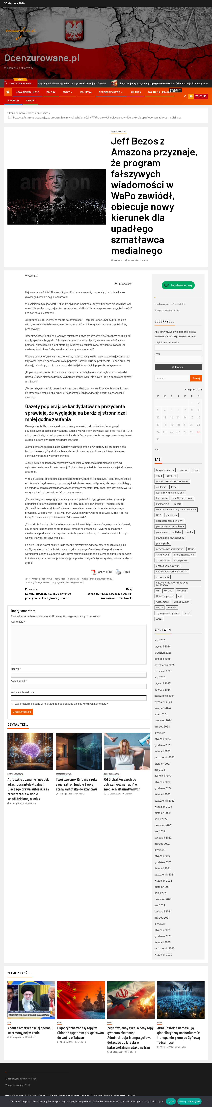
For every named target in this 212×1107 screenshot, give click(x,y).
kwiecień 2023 (163, 776)
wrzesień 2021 (163, 880)
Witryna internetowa (22, 692)
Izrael (174, 487)
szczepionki (162, 577)
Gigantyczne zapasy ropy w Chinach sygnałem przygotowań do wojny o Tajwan (80, 1033)
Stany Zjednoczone (184, 554)
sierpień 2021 (163, 886)
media (85, 579)
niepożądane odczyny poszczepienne (176, 509)
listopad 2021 (163, 868)
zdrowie (172, 607)
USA (9, 1023)
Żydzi (159, 618)
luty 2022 (160, 849)
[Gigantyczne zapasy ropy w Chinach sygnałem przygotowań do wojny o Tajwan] (81, 1000)
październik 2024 (165, 695)
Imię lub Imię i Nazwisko (167, 342)
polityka (177, 532)
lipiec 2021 (161, 893)
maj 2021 (160, 905)
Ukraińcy (181, 590)
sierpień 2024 (163, 708)
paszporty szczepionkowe (170, 526)
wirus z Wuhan (181, 602)
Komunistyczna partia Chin (170, 492)
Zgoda (170, 1101)
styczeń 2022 (163, 856)
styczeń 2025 (163, 683)
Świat (66, 92)
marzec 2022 (162, 843)
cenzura (183, 470)
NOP (158, 515)
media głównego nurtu (101, 579)
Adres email (19, 680)
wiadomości (162, 602)
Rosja (191, 549)
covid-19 (171, 475)
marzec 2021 (162, 917)
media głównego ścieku (37, 582)
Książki (30, 100)
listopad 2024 (163, 689)
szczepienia (162, 560)
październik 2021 (165, 874)
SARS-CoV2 (162, 554)
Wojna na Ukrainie (159, 92)
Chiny (59, 1023)
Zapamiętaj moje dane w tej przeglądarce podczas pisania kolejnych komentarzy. (61, 703)
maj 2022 (160, 831)
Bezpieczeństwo (109, 92)
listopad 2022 (163, 794)
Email (157, 354)
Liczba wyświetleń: (165, 304)
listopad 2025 (163, 658)
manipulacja (73, 579)
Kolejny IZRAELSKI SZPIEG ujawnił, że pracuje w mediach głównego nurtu (48, 594)
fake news (47, 579)
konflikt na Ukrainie (182, 498)
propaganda (58, 582)
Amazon (36, 579)
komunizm (162, 498)
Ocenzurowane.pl (42, 57)
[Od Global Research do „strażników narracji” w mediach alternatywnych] (127, 751)
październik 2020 (165, 948)
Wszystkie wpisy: (164, 310)
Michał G (118, 260)
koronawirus (162, 504)
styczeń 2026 (163, 646)
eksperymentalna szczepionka (172, 481)
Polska (50, 92)
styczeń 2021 (163, 930)
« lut (157, 449)
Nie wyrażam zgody (189, 1101)
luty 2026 (160, 640)
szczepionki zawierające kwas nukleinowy (172, 583)
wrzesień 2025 (163, 671)
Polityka (86, 92)
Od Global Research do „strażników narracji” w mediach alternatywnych (122, 784)
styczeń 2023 (163, 782)
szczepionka (180, 560)
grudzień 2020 (163, 936)
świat (187, 613)
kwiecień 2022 (163, 837)
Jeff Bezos (60, 579)
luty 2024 (160, 732)
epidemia (161, 487)
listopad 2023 (163, 751)
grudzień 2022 (163, 788)
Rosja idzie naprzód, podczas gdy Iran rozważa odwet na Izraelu (109, 594)
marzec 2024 (162, 726)
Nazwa (16, 668)
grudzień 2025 (163, 652)
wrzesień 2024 (163, 702)
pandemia (171, 515)
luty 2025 (160, 677)
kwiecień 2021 (163, 911)
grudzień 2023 (163, 745)
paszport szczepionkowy (169, 521)
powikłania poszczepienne (170, 537)
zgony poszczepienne (167, 613)
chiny (195, 470)
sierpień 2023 (163, 763)
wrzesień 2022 (163, 806)
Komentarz (18, 621)
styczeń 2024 (163, 739)
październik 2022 (165, 800)
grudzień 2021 (163, 862)
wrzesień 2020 (163, 954)
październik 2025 (165, 665)
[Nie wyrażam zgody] (208, 1101)
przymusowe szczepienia (169, 549)
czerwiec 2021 (163, 899)
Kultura (136, 92)
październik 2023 (165, 757)
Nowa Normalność (27, 92)
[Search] (185, 96)
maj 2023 (160, 769)
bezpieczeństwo (165, 470)
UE (157, 590)
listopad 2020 (163, 942)
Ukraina (168, 590)
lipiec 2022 (161, 819)
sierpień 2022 (163, 813)
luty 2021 (160, 923)
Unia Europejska (164, 596)
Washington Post (74, 582)
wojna (159, 607)
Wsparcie (13, 100)
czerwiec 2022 (163, 825)
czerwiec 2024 (163, 720)
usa (180, 596)
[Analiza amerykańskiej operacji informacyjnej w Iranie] (31, 1000)
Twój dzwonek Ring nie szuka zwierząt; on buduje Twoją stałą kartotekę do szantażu (77, 784)
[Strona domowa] (8, 92)
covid (159, 475)
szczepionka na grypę (167, 566)
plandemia (161, 532)
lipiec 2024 (161, 714)
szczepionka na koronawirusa (171, 571)
